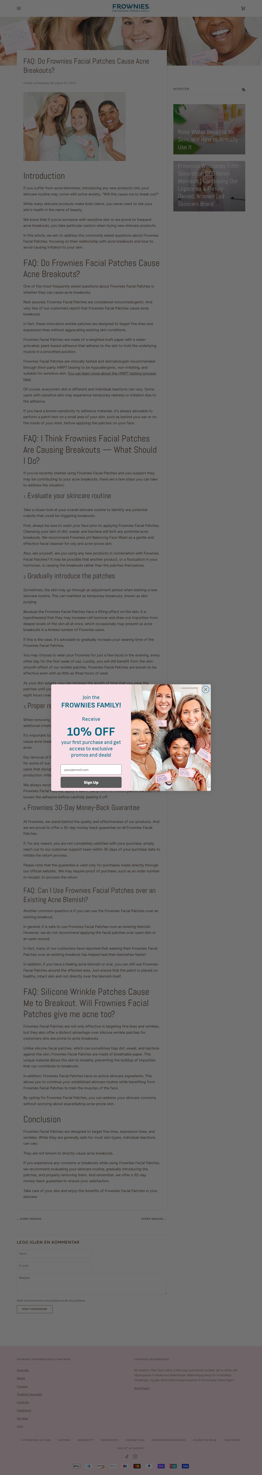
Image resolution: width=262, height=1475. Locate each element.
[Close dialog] (205, 689)
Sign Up (91, 782)
